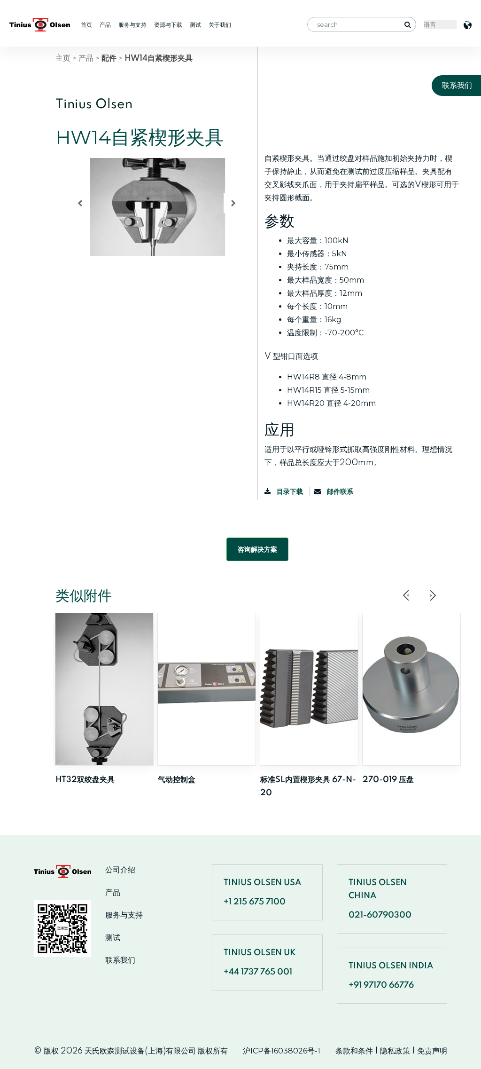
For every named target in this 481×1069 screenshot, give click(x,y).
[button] (80, 203)
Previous (406, 595)
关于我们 (220, 24)
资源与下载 (168, 24)
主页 (62, 58)
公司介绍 (120, 870)
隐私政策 (395, 1050)
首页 (86, 24)
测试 (195, 24)
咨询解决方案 (257, 549)
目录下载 (289, 491)
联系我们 (120, 960)
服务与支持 (132, 24)
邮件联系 (339, 491)
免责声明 (432, 1050)
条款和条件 (354, 1050)
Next (432, 595)
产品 (105, 24)
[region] (152, 223)
